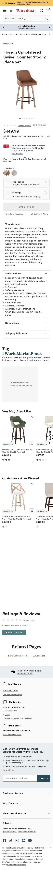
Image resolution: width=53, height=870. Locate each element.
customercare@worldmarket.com (18, 718)
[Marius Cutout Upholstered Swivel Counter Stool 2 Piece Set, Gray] (3, 460)
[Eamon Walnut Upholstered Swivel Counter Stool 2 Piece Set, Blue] (40, 460)
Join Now (26, 4)
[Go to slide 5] (29, 118)
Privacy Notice (26, 859)
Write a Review (24, 125)
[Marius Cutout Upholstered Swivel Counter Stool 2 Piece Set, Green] (9, 460)
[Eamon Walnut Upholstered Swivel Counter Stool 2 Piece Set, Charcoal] (37, 460)
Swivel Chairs (39, 655)
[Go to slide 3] (24, 118)
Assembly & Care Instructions (20, 308)
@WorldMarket (10, 831)
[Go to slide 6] (31, 118)
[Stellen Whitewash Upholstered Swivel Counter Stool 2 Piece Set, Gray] (3, 526)
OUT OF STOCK (26, 206)
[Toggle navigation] (4, 10)
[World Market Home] (26, 10)
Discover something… (16, 18)
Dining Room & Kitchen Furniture (33, 34)
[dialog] (26, 857)
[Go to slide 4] (26, 118)
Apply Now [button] (28, 150)
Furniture (13, 34)
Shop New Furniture (26, 28)
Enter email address (16, 778)
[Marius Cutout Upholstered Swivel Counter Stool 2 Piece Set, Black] (6, 460)
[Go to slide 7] (33, 118)
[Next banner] (49, 3)
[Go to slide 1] (20, 118)
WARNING (10, 311)
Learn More (8, 770)
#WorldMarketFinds (27, 831)
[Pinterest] (23, 840)
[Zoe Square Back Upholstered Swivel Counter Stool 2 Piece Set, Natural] (37, 526)
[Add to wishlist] (32, 416)
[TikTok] (11, 840)
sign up (43, 778)
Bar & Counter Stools (17, 655)
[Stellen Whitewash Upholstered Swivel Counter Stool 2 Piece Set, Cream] (6, 526)
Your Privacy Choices (17, 865)
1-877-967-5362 (10, 710)
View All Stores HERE (12, 734)
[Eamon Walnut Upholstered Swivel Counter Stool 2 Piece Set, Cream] (46, 460)
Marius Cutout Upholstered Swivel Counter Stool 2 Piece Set (17, 450)
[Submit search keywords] (46, 18)
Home (4, 34)
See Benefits (17, 153)
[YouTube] (30, 840)
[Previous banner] (3, 3)
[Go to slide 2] (22, 118)
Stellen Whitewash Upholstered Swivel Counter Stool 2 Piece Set (16, 517)
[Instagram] (17, 840)
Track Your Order (10, 690)
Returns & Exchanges (12, 694)
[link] (47, 10)
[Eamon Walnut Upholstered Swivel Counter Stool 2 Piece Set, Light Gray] (43, 460)
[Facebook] (4, 840)
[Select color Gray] (14, 173)
